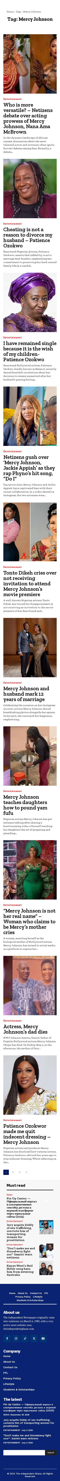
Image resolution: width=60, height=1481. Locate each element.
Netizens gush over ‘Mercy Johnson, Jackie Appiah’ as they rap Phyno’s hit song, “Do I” (29, 468)
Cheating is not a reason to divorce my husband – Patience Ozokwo (27, 237)
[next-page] (26, 1172)
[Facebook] (7, 1338)
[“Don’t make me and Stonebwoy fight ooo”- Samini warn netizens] (46, 1251)
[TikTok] (25, 1338)
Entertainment (12, 99)
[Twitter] (34, 1338)
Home (10, 11)
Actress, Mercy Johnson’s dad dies (25, 1029)
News (9, 1195)
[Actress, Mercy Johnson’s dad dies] (30, 985)
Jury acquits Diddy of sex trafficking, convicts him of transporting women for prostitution (20, 1232)
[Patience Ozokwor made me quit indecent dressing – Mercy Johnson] (30, 1085)
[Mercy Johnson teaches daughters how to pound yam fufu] (30, 756)
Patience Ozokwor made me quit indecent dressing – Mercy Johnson (27, 1134)
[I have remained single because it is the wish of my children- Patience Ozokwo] (30, 302)
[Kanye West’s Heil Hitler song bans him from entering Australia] (46, 1268)
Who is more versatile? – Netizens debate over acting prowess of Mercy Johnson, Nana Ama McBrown (28, 118)
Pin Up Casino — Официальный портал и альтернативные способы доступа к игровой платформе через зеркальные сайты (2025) (22, 1207)
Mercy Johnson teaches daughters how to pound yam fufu (25, 805)
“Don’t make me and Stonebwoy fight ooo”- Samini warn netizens (21, 1252)
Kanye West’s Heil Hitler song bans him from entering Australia (20, 1270)
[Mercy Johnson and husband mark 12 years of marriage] (30, 647)
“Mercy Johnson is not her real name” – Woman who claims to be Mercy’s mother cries (29, 921)
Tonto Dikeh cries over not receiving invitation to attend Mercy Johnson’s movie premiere (30, 583)
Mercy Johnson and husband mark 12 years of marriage (26, 693)
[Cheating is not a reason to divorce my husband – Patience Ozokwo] (30, 188)
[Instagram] (16, 1338)
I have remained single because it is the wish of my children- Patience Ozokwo (29, 351)
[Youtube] (43, 1338)
